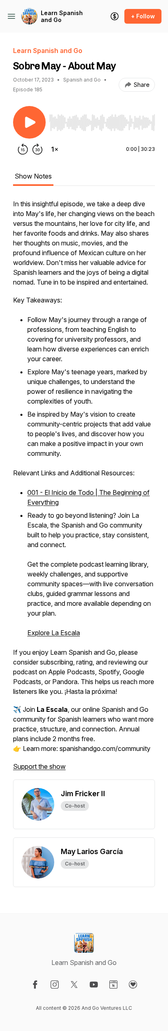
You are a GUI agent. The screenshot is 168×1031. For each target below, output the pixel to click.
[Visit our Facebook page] (35, 984)
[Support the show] (114, 16)
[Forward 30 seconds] (37, 149)
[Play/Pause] (29, 122)
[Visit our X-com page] (74, 984)
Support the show (39, 766)
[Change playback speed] (54, 149)
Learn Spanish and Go (62, 16)
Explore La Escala (53, 633)
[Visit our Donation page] (133, 984)
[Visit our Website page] (113, 984)
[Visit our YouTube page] (94, 984)
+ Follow (143, 16)
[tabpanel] (84, 489)
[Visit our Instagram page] (55, 984)
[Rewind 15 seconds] (23, 149)
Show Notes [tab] (33, 176)
